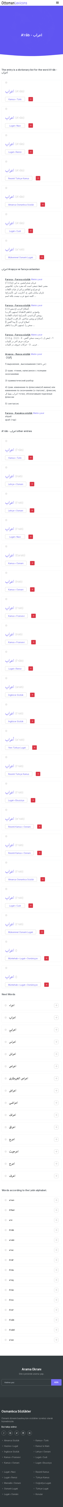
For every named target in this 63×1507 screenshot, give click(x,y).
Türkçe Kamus (42, 1477)
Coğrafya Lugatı (43, 1483)
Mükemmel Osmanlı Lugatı (20, 257)
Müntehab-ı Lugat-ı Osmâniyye (23, 958)
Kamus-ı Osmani (15, 563)
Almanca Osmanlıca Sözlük (21, 204)
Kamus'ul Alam (42, 1446)
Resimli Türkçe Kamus (18, 178)
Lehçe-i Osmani (15, 484)
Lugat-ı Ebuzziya (16, 800)
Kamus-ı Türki (15, 99)
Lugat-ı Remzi (15, 152)
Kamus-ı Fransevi (16, 616)
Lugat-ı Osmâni (11, 1494)
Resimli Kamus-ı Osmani (19, 826)
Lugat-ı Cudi (15, 231)
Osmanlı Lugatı (11, 1488)
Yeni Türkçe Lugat (17, 747)
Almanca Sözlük (11, 1440)
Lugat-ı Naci (15, 125)
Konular (39, 1494)
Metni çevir (36, 279)
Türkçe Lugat (41, 1488)
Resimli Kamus (42, 1472)
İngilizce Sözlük (15, 695)
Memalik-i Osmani (12, 1483)
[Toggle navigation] (57, 3)
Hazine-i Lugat (11, 1446)
